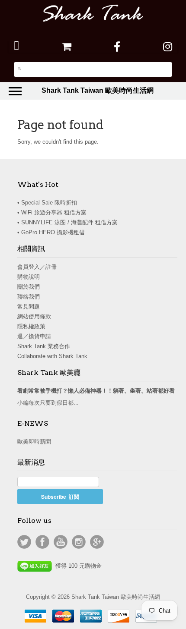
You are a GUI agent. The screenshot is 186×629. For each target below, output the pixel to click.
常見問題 (28, 306)
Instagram (79, 542)
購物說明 (28, 277)
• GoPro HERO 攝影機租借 (51, 232)
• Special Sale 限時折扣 (47, 202)
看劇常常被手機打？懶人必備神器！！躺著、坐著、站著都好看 (96, 390)
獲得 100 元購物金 (77, 566)
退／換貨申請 (34, 336)
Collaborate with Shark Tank (52, 356)
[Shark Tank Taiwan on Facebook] (117, 46)
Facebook (42, 542)
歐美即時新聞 (34, 441)
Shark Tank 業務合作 (43, 346)
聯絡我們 (28, 296)
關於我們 (28, 286)
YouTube (60, 542)
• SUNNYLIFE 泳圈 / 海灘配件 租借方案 (67, 222)
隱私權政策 (31, 326)
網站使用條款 (34, 316)
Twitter (24, 542)
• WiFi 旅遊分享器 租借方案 (52, 212)
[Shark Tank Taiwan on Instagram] (167, 46)
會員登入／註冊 (37, 267)
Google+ (97, 542)
